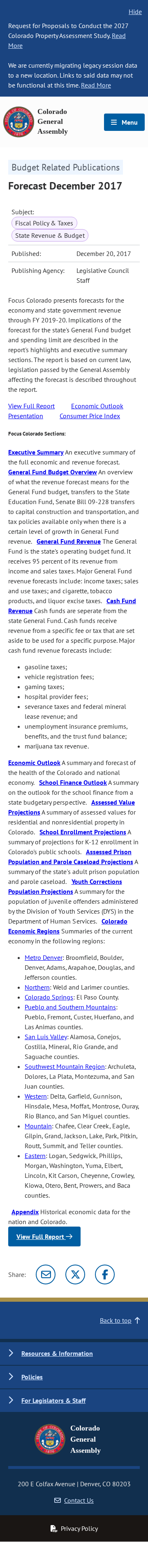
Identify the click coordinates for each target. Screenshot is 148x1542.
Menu (129, 122)
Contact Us (79, 1500)
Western (36, 1096)
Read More (96, 85)
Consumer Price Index (90, 416)
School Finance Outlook (73, 782)
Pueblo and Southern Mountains (70, 1007)
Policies (32, 1377)
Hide (135, 11)
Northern (37, 987)
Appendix (25, 1212)
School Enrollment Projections (82, 832)
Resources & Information (57, 1353)
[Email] (46, 1274)
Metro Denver (43, 957)
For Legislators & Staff (53, 1400)
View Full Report (31, 406)
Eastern (35, 1155)
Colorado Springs (49, 997)
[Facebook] (105, 1274)
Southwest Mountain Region (65, 1066)
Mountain (38, 1126)
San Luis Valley (46, 1037)
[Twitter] (75, 1274)
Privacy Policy (79, 1528)
